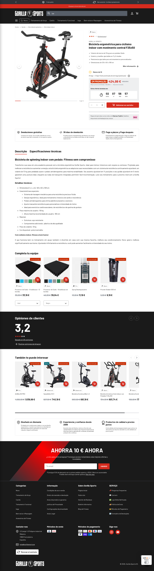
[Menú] (150, 556)
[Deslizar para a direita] (79, 66)
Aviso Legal (51, 514)
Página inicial (82, 490)
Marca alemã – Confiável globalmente (108, 2)
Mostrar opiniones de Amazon (29, 344)
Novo (18, 490)
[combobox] (86, 13)
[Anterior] (131, 318)
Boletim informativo (85, 504)
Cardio (24, 27)
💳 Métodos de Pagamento (118, 509)
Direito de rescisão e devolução (57, 495)
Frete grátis (50, 2)
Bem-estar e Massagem (24, 514)
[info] (128, 75)
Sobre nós (81, 495)
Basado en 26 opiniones (24, 340)
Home (17, 27)
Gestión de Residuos (85, 500)
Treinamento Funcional (23, 504)
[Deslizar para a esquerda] (19, 66)
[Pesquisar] (48, 13)
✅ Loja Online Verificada (117, 500)
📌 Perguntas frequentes (117, 490)
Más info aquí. (90, 474)
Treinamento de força (23, 495)
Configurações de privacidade (57, 509)
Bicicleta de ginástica (34, 27)
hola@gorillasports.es (27, 544)
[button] (136, 13)
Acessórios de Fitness (23, 518)
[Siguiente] (136, 318)
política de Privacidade (55, 504)
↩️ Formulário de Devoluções (119, 514)
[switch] (146, 562)
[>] (138, 2)
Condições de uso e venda (56, 490)
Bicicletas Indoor (49, 27)
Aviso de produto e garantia (56, 500)
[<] (16, 2)
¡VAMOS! (104, 466)
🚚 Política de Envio (116, 504)
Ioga (17, 509)
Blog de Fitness (83, 509)
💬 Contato (113, 495)
